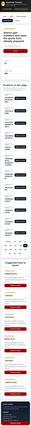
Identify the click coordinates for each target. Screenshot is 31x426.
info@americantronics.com (21, 9)
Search (15, 51)
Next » (20, 253)
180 (6, 245)
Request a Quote (15, 285)
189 (25, 249)
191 (15, 253)
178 (20, 241)
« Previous (8, 241)
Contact (17, 20)
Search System (7, 20)
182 (15, 245)
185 (6, 249)
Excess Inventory (21, 16)
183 (20, 245)
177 (15, 241)
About (11, 16)
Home (5, 16)
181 (11, 245)
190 (10, 253)
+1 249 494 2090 (7, 9)
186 (11, 249)
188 (20, 249)
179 (25, 241)
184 (25, 245)
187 (15, 249)
